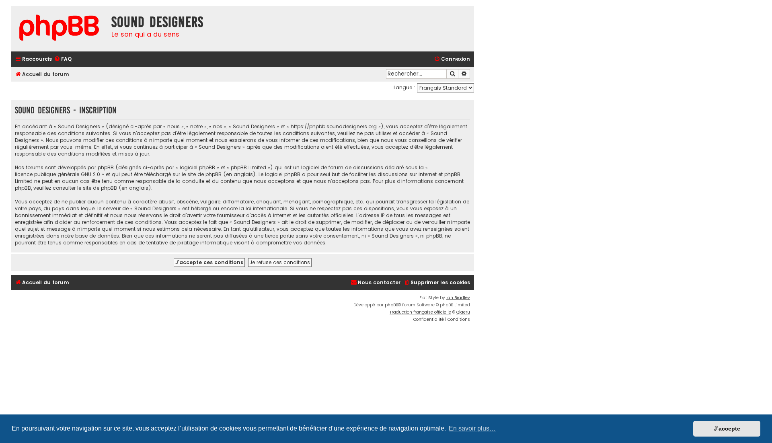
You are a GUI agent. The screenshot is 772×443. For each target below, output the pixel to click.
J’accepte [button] (727, 428)
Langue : (404, 87)
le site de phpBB (202, 174)
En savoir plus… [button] (472, 428)
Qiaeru (463, 312)
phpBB (391, 305)
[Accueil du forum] (59, 28)
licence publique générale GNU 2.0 (57, 174)
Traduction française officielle (420, 312)
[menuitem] (63, 59)
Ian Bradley (458, 298)
